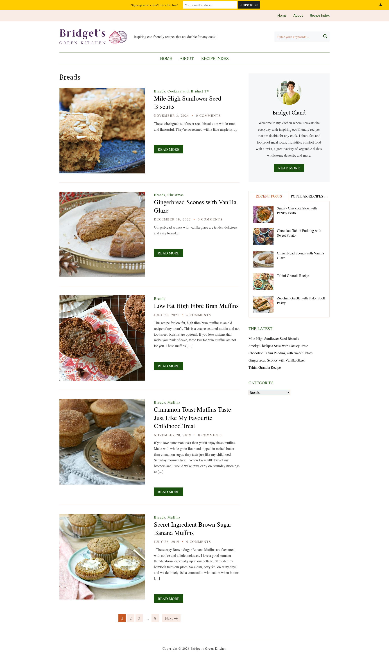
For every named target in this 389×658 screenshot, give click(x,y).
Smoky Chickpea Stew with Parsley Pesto (297, 210)
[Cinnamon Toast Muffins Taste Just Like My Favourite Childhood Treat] (102, 402)
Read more (289, 168)
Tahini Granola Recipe (293, 275)
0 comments (208, 115)
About (298, 15)
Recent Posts (269, 196)
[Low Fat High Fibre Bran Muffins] (102, 298)
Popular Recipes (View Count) (310, 196)
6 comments (198, 315)
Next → (171, 618)
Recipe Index (320, 15)
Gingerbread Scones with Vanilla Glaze (195, 206)
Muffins (173, 402)
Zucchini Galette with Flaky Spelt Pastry (301, 300)
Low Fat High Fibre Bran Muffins (196, 305)
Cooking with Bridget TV (188, 91)
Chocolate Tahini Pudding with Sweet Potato (299, 233)
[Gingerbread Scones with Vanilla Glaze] (102, 194)
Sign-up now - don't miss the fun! (154, 5)
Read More (168, 149)
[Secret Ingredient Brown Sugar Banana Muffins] (102, 517)
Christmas (175, 194)
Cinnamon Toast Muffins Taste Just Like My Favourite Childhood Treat (192, 417)
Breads (159, 91)
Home (282, 15)
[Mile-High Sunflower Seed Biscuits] (102, 91)
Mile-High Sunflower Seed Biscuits (187, 102)
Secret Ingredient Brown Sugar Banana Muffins (192, 528)
